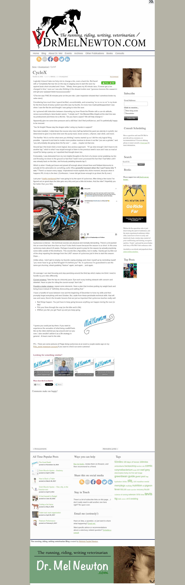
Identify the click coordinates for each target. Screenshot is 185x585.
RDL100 (123, 490)
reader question (131, 489)
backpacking (130, 466)
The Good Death (45, 462)
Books (109, 53)
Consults (119, 53)
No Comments (114, 76)
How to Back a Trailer (47, 479)
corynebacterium (124, 469)
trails (119, 499)
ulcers (124, 499)
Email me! (92, 523)
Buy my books (79, 464)
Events (68, 53)
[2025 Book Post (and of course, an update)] (130, 271)
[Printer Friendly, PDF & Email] (108, 83)
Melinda (53, 76)
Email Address (129, 100)
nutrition (137, 485)
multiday (129, 486)
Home (36, 53)
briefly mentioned (49, 179)
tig (116, 498)
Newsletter (130, 113)
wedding (134, 499)
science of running (121, 495)
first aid (134, 473)
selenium (132, 494)
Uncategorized (43, 67)
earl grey (145, 469)
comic (148, 465)
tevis (148, 494)
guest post (140, 476)
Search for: (126, 161)
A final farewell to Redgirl (48, 496)
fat (130, 473)
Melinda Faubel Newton (88, 541)
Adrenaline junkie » (110, 449)
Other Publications (94, 53)
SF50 (138, 495)
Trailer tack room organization (50, 513)
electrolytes (119, 473)
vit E (128, 499)
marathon (140, 482)
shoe (142, 495)
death (135, 470)
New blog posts (132, 111)
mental (146, 482)
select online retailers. (130, 251)
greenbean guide (125, 476)
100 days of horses (131, 462)
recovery (140, 490)
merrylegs (120, 485)
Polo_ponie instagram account (45, 347)
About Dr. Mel (55, 53)
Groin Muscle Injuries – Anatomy (51, 470)
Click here (143, 143)
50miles (119, 462)
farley (126, 473)
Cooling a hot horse (46, 504)
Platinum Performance (47, 521)
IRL (130, 481)
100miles (144, 462)
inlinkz (124, 482)
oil (143, 486)
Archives (78, 53)
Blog (44, 53)
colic (143, 466)
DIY (138, 470)
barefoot (138, 466)
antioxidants (119, 466)
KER (135, 481)
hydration (118, 482)
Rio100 (146, 490)
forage (140, 473)
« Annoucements (39, 449)
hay (147, 477)
